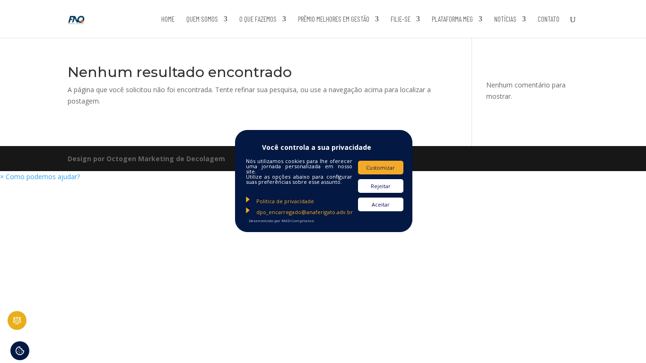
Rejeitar (381, 186)
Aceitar (381, 204)
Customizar (380, 167)
